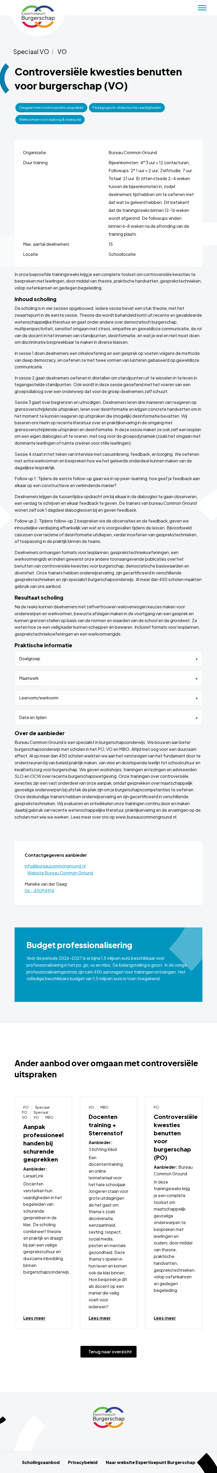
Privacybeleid (82, 1462)
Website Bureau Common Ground (60, 873)
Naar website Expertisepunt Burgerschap (150, 1462)
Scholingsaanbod (41, 1462)
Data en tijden (33, 717)
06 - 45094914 (39, 890)
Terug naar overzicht (108, 1351)
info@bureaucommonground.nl (55, 866)
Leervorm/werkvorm (38, 697)
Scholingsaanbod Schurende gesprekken (38, 17)
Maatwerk (29, 678)
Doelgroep (29, 658)
